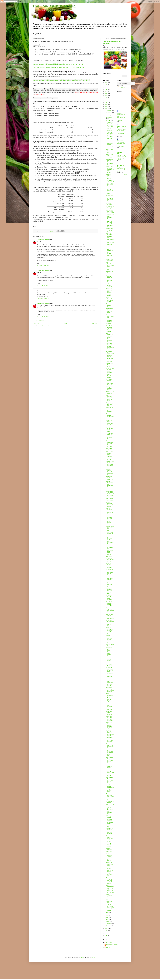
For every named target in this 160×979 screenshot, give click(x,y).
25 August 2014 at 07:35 (43, 298)
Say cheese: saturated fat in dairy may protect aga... (110, 752)
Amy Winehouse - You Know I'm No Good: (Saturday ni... (110, 337)
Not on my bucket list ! (109, 816)
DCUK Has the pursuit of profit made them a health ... (109, 572)
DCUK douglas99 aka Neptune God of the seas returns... (109, 697)
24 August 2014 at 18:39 (43, 265)
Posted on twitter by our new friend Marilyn (110, 773)
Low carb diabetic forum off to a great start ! (109, 471)
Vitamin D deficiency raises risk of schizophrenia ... (110, 511)
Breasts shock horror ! (109, 272)
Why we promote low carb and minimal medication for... (110, 639)
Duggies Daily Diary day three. (109, 365)
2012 (106, 931)
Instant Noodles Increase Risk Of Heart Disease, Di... (109, 520)
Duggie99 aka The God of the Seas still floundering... (110, 494)
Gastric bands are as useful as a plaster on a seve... (109, 838)
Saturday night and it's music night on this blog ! (110, 616)
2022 (106, 91)
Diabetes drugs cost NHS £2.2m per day (110, 528)
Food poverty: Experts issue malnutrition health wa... (109, 382)
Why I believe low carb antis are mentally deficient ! (109, 831)
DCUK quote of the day (110, 802)
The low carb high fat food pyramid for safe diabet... (110, 134)
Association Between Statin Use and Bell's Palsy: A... (109, 590)
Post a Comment (39, 320)
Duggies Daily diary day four (109, 305)
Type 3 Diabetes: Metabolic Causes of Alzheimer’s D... (109, 278)
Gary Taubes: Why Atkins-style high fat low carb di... (110, 212)
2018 (106, 100)
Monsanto (108, 323)
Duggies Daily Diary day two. (109, 404)
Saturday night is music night (109, 151)
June (107, 915)
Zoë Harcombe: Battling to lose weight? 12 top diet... (110, 124)
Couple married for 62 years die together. (110, 746)
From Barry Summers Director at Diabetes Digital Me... (109, 725)
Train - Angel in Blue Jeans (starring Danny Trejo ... (110, 144)
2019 (106, 98)
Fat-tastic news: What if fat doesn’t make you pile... (110, 436)
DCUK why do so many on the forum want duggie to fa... (110, 630)
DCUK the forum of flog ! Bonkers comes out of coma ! (110, 732)
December (109, 110)
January (108, 926)
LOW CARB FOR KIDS (109, 665)
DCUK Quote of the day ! (110, 207)
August (108, 120)
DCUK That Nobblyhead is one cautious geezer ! (110, 865)
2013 (106, 928)
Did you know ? (110, 805)
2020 (106, 95)
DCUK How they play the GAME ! (110, 560)
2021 (106, 93)
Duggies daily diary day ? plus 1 (109, 230)
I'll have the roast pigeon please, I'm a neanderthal (110, 689)
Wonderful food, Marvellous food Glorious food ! (109, 810)
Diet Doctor (120, 140)
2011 (106, 933)
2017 (106, 102)
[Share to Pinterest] (64, 231)
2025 (106, 84)
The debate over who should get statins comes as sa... (109, 823)
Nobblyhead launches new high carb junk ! (109, 718)
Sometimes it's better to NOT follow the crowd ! (109, 739)
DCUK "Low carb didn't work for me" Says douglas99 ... (110, 671)
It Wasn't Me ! (109, 489)
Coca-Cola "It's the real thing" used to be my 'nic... (109, 873)
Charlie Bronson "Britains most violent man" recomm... (109, 857)
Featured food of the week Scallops (109, 360)
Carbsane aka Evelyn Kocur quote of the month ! (110, 162)
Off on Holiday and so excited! (109, 845)
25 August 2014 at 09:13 (43, 317)
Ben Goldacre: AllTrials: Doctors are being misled (109, 250)
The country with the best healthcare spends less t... (110, 183)
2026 (106, 82)
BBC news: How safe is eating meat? (109, 429)
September (109, 117)
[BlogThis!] (58, 231)
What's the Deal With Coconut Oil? (109, 235)
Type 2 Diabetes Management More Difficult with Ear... (110, 266)
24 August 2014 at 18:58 (43, 286)
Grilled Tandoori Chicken (109, 896)
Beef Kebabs (109, 556)
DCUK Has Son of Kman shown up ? (109, 597)
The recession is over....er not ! (109, 534)
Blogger (93, 957)
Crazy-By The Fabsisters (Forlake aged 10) (109, 604)
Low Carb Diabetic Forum (108, 218)
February (108, 923)
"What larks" (109, 851)
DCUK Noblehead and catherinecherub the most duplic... (109, 550)
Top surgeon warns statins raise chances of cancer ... (109, 682)
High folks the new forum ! (109, 499)
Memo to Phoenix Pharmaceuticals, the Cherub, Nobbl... (110, 788)
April (107, 919)
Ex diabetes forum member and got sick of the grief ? (110, 354)
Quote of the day (109, 139)
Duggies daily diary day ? (109, 259)
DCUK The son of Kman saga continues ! (110, 565)
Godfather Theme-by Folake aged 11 (110, 610)
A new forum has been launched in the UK (109, 504)
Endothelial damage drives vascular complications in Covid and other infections (121, 132)
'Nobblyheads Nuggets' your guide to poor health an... (109, 760)
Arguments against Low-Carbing (108, 176)
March (108, 921)
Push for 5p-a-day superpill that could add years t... (110, 706)
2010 (106, 935)
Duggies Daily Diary (109, 420)
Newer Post (36, 323)
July (107, 913)
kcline (82, 957)
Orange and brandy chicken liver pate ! (110, 416)
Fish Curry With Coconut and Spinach (110, 241)
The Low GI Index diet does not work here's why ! (109, 224)
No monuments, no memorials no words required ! (110, 318)
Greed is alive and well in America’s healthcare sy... (109, 579)
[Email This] (57, 231)
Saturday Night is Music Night (109, 453)
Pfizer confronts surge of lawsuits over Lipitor (110, 660)
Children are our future (109, 849)
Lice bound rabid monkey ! (109, 458)
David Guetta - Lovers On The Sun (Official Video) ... (109, 328)
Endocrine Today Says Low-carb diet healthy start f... (109, 880)
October (108, 115)
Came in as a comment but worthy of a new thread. (110, 169)
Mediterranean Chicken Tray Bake (109, 285)
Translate (122, 87)
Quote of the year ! (109, 585)
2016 (106, 104)
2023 (106, 89)
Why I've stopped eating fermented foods (121, 170)
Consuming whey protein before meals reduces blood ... (109, 651)
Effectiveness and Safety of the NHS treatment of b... (109, 198)
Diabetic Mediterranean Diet (121, 115)
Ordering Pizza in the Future (110, 424)
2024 (106, 87)
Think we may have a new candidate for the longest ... (109, 443)
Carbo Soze (109, 942)
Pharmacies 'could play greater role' (109, 478)
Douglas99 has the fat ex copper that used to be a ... (110, 464)
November (109, 112)
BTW (107, 899)
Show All (125, 174)
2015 (106, 106)
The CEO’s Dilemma (109, 129)
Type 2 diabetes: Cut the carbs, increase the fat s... (110, 541)
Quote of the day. (109, 902)
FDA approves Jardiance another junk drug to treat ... (110, 796)
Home (65, 323)
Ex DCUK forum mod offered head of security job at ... (110, 907)
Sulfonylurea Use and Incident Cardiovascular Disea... (110, 346)
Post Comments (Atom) (45, 326)
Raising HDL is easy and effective (110, 388)
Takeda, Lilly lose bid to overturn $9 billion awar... (109, 190)
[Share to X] (60, 231)
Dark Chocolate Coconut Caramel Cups (109, 398)
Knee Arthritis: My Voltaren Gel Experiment (121, 119)
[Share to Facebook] (62, 231)
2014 (106, 108)
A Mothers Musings (109, 203)
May (107, 917)
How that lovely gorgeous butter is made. (110, 767)
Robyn (108, 947)
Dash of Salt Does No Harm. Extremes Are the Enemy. (109, 292)
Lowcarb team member (43, 239)
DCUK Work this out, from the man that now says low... (110, 623)
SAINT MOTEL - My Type (109, 449)
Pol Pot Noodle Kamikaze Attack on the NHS (110, 310)
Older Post (94, 323)
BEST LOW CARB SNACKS (109, 713)
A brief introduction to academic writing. (109, 299)
